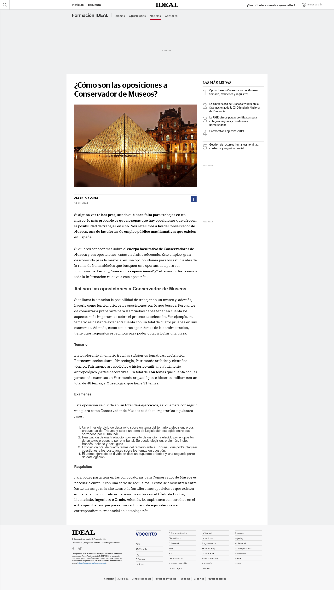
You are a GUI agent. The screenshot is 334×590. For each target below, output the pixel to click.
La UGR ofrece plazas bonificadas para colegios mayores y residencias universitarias (230, 121)
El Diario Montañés (178, 563)
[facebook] (194, 199)
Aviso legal (123, 578)
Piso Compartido (210, 558)
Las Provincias (176, 558)
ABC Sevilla (141, 548)
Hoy (138, 553)
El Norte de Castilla (178, 533)
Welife (238, 558)
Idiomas (120, 16)
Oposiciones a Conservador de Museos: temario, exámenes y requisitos (230, 93)
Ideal (87, 532)
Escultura (94, 5)
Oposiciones (137, 16)
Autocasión (207, 563)
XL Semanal (240, 543)
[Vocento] (148, 533)
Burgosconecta (209, 543)
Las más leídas (217, 82)
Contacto (171, 16)
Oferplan (206, 568)
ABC (138, 543)
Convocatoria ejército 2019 (223, 133)
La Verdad (206, 533)
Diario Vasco (175, 538)
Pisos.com (239, 533)
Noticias (78, 5)
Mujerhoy (239, 538)
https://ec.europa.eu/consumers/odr (92, 563)
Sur (170, 553)
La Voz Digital (175, 568)
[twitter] (80, 548)
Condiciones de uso (141, 578)
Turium (238, 563)
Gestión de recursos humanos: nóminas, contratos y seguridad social (231, 147)
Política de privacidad (165, 578)
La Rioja (140, 564)
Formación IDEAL (90, 15)
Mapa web (199, 578)
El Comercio (174, 543)
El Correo (140, 558)
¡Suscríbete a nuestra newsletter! (271, 5)
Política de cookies (217, 578)
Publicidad (185, 578)
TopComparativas (243, 548)
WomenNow (240, 553)
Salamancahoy (209, 548)
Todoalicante (208, 553)
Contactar (109, 578)
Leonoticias (207, 538)
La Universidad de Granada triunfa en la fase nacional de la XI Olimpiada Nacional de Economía (231, 107)
